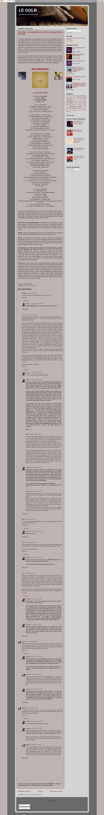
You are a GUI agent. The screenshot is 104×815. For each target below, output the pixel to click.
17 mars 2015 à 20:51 (36, 728)
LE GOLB (28, 10)
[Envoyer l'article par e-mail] (36, 284)
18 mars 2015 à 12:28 (35, 744)
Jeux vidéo (83, 99)
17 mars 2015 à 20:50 (36, 721)
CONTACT (69, 39)
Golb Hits (29, 285)
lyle (23, 542)
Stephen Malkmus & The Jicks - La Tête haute (79, 158)
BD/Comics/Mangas (81, 95)
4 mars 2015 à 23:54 (30, 573)
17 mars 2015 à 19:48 (35, 674)
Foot (75, 97)
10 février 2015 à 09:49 (36, 491)
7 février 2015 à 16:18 (35, 434)
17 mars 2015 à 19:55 (31, 707)
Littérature (70, 101)
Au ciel (37, 104)
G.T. (23, 573)
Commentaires (24, 808)
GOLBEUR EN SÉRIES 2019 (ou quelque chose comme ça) (79, 122)
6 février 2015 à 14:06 (31, 314)
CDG (25, 285)
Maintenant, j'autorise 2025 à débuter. (78, 55)
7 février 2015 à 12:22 (30, 519)
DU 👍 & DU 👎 (70, 41)
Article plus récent (24, 791)
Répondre (24, 297)
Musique (34, 285)
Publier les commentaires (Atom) (33, 794)
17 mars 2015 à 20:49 (36, 689)
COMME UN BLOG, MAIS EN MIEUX (75, 38)
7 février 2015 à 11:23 (36, 372)
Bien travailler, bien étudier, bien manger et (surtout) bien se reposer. (78, 69)
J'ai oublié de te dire (76, 99)
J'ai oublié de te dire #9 (78, 76)
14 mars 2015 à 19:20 (31, 641)
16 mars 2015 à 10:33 (36, 656)
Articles (22, 805)
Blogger (55, 801)
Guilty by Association (78, 60)
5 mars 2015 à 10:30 (36, 624)
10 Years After (70, 95)
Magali (24, 641)
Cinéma (71, 97)
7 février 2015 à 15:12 (36, 531)
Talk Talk (68, 108)
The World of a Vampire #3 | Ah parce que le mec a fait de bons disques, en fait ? (79, 85)
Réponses (26, 300)
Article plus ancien (56, 791)
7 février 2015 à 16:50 (30, 542)
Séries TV (82, 107)
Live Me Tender (80, 101)
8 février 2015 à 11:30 (36, 467)
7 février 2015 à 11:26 (36, 379)
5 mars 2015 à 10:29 (36, 599)
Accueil (40, 791)
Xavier (23, 314)
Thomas (28, 303)
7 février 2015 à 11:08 (36, 303)
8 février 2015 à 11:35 (36, 557)
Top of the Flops (76, 108)
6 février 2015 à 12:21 (32, 293)
